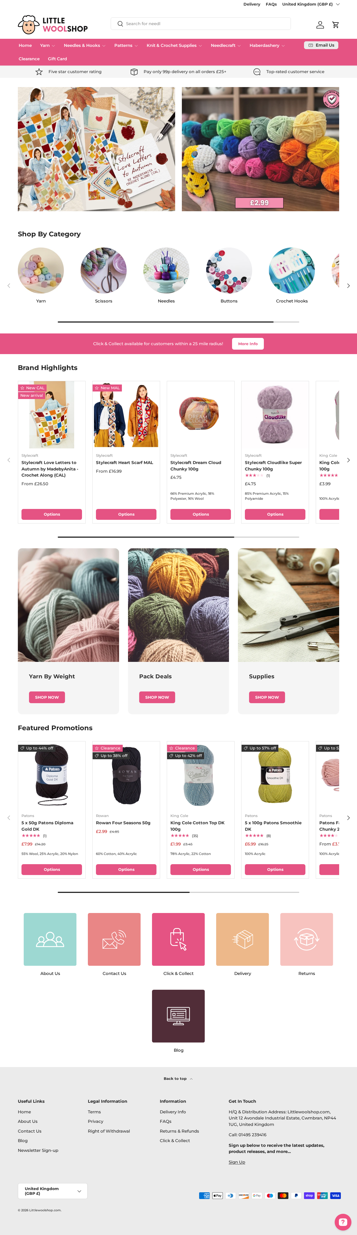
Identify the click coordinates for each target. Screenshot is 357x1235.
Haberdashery (264, 45)
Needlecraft (223, 45)
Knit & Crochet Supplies (172, 45)
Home (25, 45)
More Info (248, 344)
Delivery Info (173, 1111)
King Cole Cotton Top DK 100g (197, 826)
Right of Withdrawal (109, 1131)
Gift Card (57, 58)
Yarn (45, 45)
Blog (23, 1140)
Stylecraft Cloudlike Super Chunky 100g (273, 466)
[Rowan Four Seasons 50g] (126, 775)
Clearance (29, 58)
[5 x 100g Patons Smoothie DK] (275, 775)
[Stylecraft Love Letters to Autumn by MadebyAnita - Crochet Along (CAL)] (51, 414)
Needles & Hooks (82, 45)
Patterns (123, 45)
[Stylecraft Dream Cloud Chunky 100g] (200, 414)
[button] (336, 25)
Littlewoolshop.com (45, 1210)
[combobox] (201, 24)
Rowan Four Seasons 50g (123, 822)
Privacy (95, 1121)
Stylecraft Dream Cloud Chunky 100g (195, 466)
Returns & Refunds (179, 1131)
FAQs (271, 4)
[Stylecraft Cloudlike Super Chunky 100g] (275, 414)
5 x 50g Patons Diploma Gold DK (47, 826)
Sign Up (237, 1162)
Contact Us (30, 1131)
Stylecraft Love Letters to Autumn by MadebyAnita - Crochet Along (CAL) (49, 469)
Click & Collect (175, 1140)
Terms (94, 1111)
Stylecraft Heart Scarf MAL (124, 462)
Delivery (251, 4)
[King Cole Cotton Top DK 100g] (200, 775)
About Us (28, 1121)
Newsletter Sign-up (38, 1150)
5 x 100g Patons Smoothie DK (273, 826)
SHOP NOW (47, 697)
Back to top (176, 1078)
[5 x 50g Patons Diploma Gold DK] (51, 775)
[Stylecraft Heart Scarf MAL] (126, 414)
